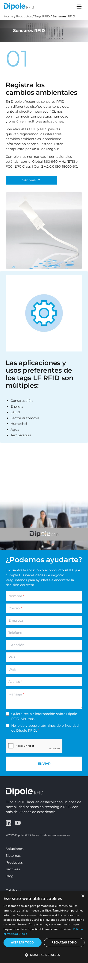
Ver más (27, 719)
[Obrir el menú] (79, 6)
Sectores (13, 869)
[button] (44, 955)
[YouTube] (18, 823)
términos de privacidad (60, 725)
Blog (10, 876)
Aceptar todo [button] (22, 942)
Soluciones (14, 849)
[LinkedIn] (8, 823)
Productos (14, 862)
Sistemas (13, 855)
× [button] (82, 896)
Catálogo (13, 890)
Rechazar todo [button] (64, 942)
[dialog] (44, 927)
